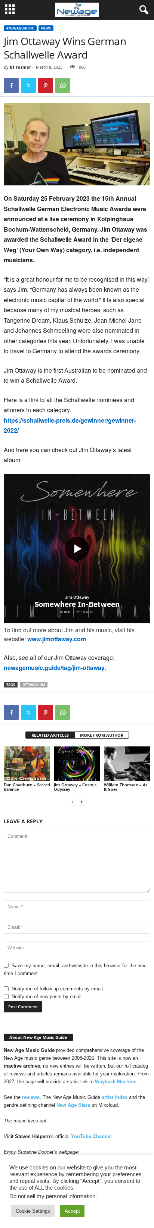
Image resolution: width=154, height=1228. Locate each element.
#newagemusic (20, 28)
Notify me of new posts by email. (47, 996)
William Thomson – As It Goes (125, 787)
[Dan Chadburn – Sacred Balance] (27, 763)
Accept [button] (72, 1211)
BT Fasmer (20, 67)
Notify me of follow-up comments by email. (58, 989)
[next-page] (81, 802)
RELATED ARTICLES (50, 735)
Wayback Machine (115, 1081)
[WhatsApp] (62, 85)
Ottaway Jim (33, 684)
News (46, 28)
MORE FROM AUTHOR (101, 735)
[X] (28, 85)
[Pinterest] (45, 85)
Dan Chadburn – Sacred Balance (27, 787)
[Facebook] (11, 85)
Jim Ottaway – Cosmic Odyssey (75, 787)
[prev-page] (72, 802)
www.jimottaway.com (56, 639)
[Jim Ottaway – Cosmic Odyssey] (77, 763)
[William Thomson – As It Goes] (127, 763)
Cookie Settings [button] (33, 1211)
